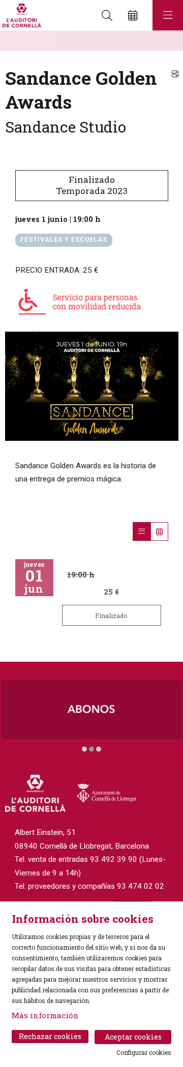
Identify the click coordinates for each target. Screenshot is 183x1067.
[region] (91, 386)
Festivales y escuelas (63, 239)
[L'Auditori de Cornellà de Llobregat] (20, 15)
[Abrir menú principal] (167, 15)
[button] (20, 40)
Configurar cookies (143, 1052)
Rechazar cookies (50, 1036)
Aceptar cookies (133, 1037)
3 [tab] (98, 749)
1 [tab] (84, 749)
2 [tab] (91, 749)
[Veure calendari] (159, 531)
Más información (45, 1015)
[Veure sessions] (141, 531)
